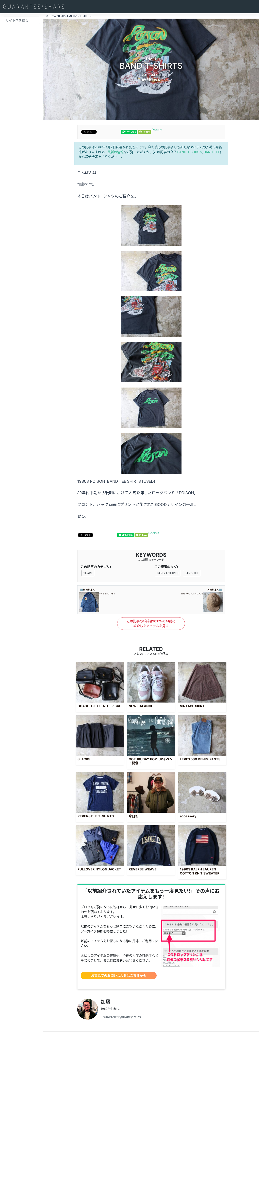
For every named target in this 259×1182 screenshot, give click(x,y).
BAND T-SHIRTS (189, 152)
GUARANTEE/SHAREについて (122, 1017)
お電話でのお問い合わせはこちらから (118, 975)
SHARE (87, 573)
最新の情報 (115, 152)
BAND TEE (212, 152)
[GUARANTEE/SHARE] (33, 7)
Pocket (157, 130)
